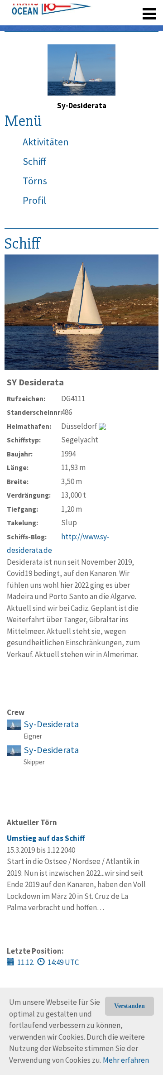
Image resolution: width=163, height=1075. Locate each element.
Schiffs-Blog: (27, 537)
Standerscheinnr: (34, 412)
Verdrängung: (29, 495)
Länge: (18, 467)
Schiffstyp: (24, 440)
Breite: (18, 481)
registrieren (94, 27)
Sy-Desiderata (51, 724)
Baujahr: (20, 454)
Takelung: (22, 522)
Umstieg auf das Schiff (46, 838)
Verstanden (129, 1006)
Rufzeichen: (26, 398)
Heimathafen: (29, 426)
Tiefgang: (22, 509)
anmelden (136, 27)
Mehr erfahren (126, 1060)
